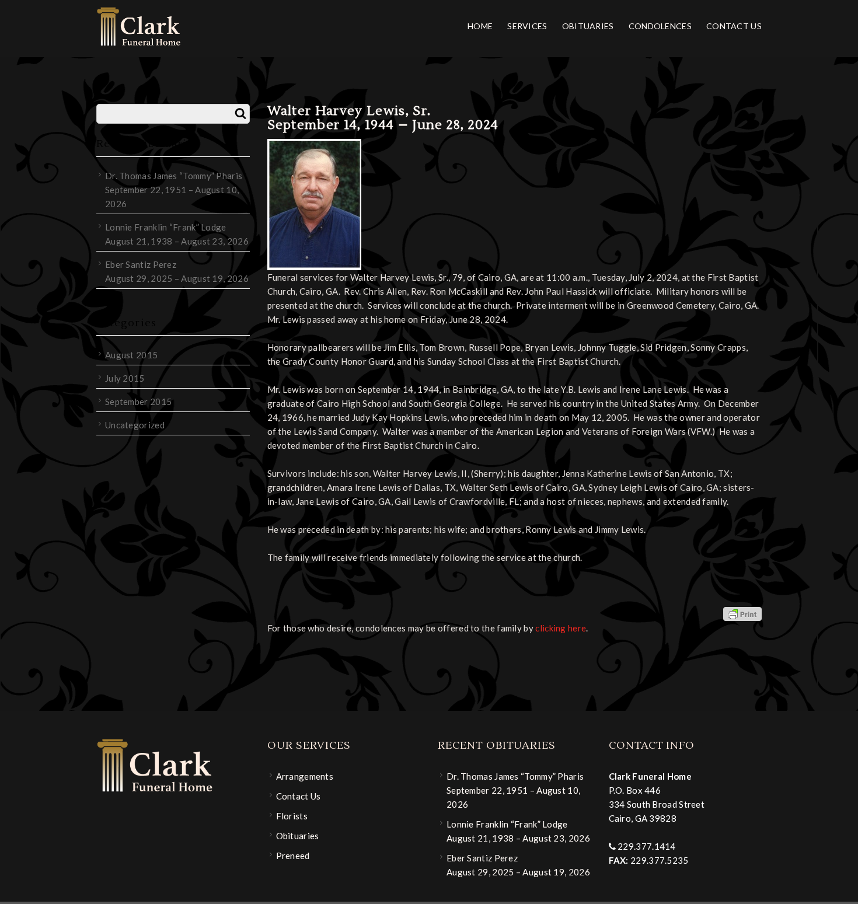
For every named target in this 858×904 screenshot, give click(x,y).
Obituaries (588, 26)
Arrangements (305, 776)
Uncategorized (135, 425)
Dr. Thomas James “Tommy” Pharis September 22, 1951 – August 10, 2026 (173, 189)
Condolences (660, 26)
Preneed (293, 855)
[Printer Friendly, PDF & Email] (742, 613)
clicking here (560, 628)
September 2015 (138, 401)
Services (527, 26)
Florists (292, 816)
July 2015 (125, 378)
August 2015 (131, 355)
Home (480, 26)
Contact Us (734, 26)
